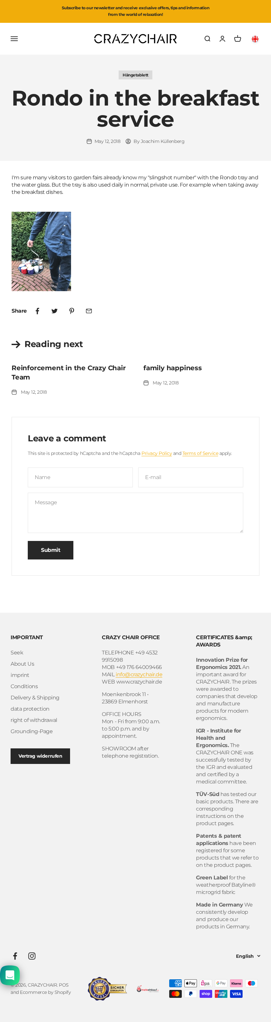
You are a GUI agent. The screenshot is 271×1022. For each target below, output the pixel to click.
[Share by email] (89, 311)
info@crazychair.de (139, 674)
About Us (22, 664)
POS (64, 985)
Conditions (24, 686)
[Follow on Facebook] (15, 956)
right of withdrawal (34, 720)
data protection (30, 709)
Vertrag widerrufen (40, 756)
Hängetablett (135, 74)
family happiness (172, 368)
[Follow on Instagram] (31, 956)
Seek (17, 652)
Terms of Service (200, 453)
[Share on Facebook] (37, 311)
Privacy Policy (156, 453)
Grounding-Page (32, 731)
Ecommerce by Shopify (45, 992)
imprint (20, 675)
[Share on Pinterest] (71, 311)
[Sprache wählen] (256, 38)
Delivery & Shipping (35, 697)
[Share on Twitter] (54, 311)
